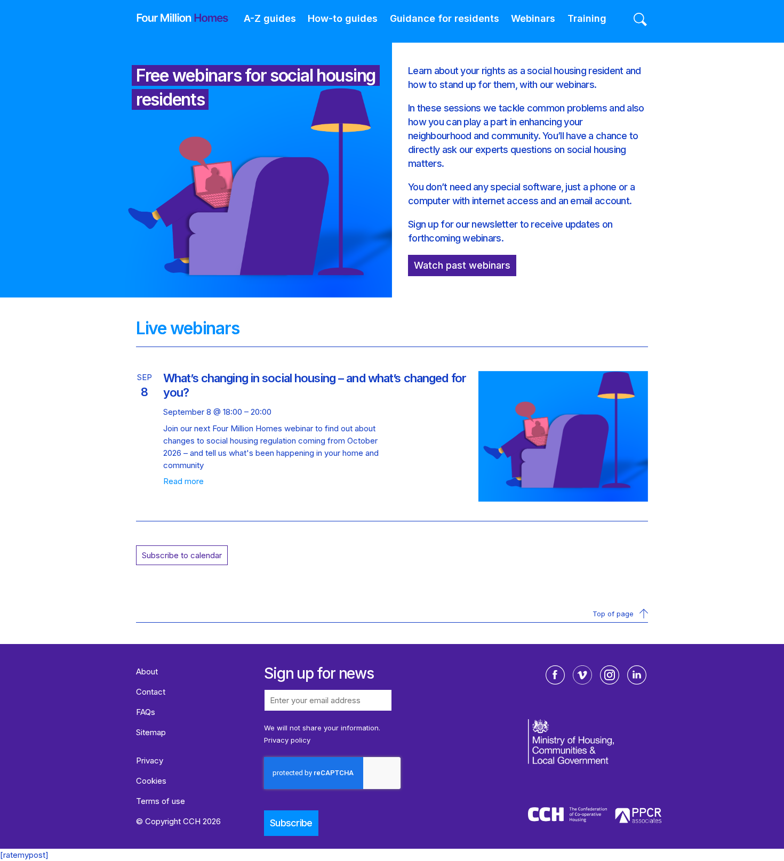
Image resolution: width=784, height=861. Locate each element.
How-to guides (343, 18)
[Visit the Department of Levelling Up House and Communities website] (596, 762)
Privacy (149, 760)
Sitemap (151, 732)
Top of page (613, 613)
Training (586, 18)
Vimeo (582, 675)
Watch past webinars (462, 265)
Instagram (609, 675)
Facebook (555, 675)
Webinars (533, 18)
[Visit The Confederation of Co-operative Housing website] (567, 816)
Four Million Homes (174, 17)
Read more (183, 481)
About (147, 671)
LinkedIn (636, 675)
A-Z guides (270, 18)
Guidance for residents (444, 18)
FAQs (145, 712)
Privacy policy (287, 740)
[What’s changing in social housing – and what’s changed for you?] (563, 499)
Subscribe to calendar (182, 555)
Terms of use (160, 801)
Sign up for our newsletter (462, 224)
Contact (150, 692)
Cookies (151, 781)
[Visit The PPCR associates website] (638, 817)
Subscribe (291, 822)
